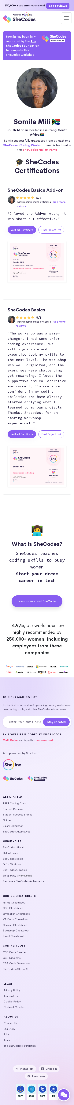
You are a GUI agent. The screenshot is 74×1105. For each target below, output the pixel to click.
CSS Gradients (11, 958)
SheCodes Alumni (13, 847)
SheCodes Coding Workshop (24, 145)
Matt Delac (10, 740)
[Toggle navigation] (66, 18)
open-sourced (43, 740)
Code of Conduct (14, 1007)
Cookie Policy (12, 1001)
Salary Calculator (13, 826)
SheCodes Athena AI (15, 969)
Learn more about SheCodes (37, 601)
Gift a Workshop (12, 864)
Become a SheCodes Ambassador (23, 881)
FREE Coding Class (14, 803)
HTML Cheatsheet (14, 902)
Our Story (9, 1029)
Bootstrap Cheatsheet (16, 930)
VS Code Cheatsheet (15, 919)
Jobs (6, 1034)
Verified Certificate (22, 230)
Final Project (49, 230)
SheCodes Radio (13, 858)
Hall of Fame (10, 853)
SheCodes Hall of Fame (40, 150)
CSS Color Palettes (14, 952)
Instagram (26, 1068)
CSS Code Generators (16, 963)
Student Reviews (13, 809)
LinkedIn (51, 1068)
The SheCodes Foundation (20, 1045)
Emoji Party (9, 875)
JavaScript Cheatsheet (16, 913)
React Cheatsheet (13, 936)
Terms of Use (11, 996)
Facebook (38, 1076)
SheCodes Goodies (15, 870)
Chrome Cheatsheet (15, 925)
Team (7, 1040)
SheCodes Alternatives (16, 831)
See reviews (58, 6)
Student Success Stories (17, 814)
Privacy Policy (12, 990)
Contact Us (10, 1023)
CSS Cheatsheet (13, 908)
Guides (7, 820)
